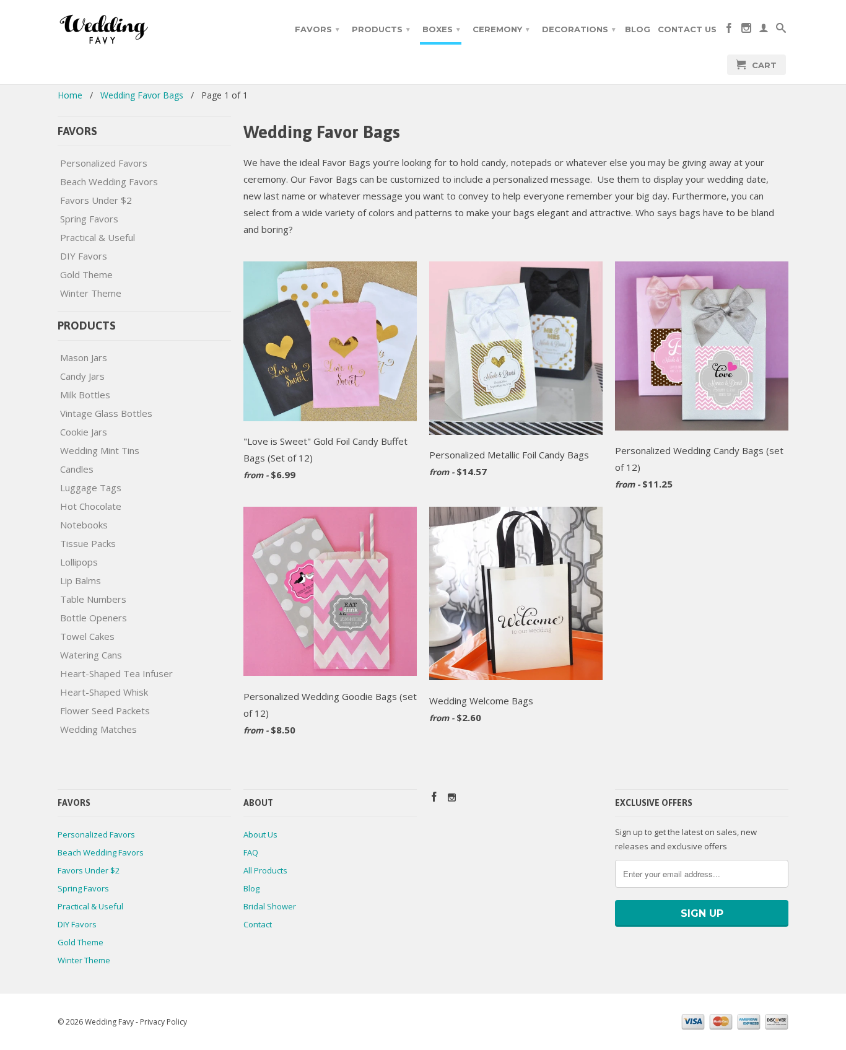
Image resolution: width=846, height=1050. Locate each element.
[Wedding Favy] (144, 29)
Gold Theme (86, 274)
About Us (260, 834)
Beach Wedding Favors (109, 181)
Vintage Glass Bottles (106, 413)
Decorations (579, 29)
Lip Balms (80, 580)
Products (381, 29)
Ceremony (501, 29)
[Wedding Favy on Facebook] (729, 30)
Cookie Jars (83, 431)
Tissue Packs (88, 543)
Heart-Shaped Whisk (104, 692)
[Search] (781, 30)
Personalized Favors (103, 162)
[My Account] (764, 30)
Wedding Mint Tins (99, 450)
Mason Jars (83, 357)
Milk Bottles (85, 394)
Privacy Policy (163, 1022)
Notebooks (84, 524)
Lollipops (79, 561)
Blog (637, 29)
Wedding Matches (98, 729)
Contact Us (687, 29)
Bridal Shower (269, 906)
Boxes (441, 29)
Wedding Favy (109, 1022)
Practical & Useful (97, 237)
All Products (265, 870)
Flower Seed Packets (105, 710)
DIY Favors (83, 255)
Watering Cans (91, 654)
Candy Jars (82, 376)
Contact (257, 924)
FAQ (250, 852)
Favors (317, 29)
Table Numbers (93, 599)
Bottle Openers (93, 617)
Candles (77, 469)
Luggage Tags (90, 487)
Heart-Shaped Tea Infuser (116, 673)
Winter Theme (90, 293)
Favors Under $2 (96, 200)
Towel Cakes (87, 636)
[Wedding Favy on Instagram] (746, 30)
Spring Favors (89, 218)
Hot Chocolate (90, 506)
